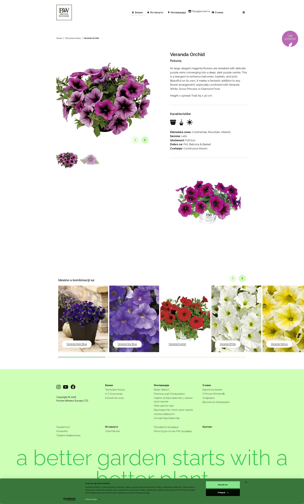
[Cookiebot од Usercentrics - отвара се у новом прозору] (69, 499)
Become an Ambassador (216, 402)
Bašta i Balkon (161, 389)
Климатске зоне (114, 398)
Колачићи (62, 431)
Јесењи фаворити (164, 414)
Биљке (59, 38)
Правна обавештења (68, 435)
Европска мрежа (212, 389)
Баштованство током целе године (173, 409)
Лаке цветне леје (163, 405)
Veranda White (228, 344)
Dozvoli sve (223, 485)
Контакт (207, 426)
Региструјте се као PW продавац (173, 431)
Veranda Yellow (279, 344)
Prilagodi (221, 492)
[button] (135, 140)
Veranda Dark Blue (76, 344)
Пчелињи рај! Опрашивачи (169, 393)
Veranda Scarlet (177, 344)
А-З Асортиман (114, 393)
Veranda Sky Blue (127, 344)
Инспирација (161, 385)
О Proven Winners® (213, 393)
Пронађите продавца (166, 427)
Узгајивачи (208, 398)
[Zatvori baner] (246, 482)
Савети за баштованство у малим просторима (173, 400)
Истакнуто (111, 426)
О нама (206, 385)
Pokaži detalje (91, 499)
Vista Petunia (112, 431)
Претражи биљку (73, 38)
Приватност (63, 427)
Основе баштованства (166, 418)
